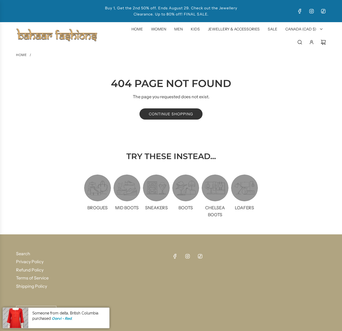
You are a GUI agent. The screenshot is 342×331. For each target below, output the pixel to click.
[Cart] (323, 42)
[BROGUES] (97, 188)
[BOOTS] (185, 188)
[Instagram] (311, 11)
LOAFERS (244, 207)
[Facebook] (300, 11)
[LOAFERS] (244, 188)
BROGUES (97, 207)
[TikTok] (323, 11)
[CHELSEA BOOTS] (215, 188)
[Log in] (311, 42)
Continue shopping (171, 114)
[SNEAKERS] (156, 188)
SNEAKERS (156, 207)
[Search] (300, 42)
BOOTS (185, 207)
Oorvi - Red (62, 318)
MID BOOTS (127, 207)
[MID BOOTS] (127, 188)
